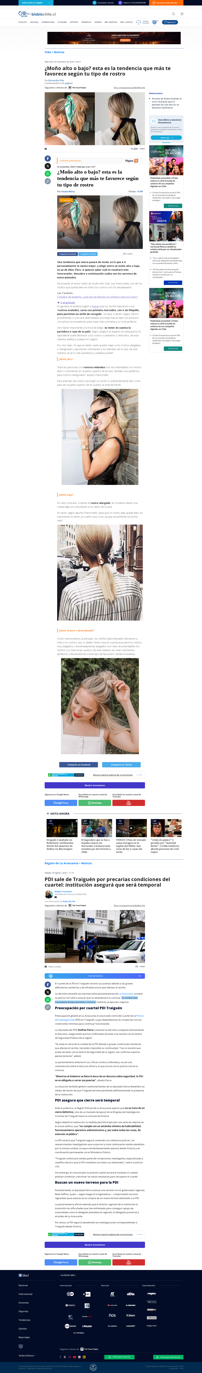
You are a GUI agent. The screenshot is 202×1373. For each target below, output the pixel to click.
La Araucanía (126, 993)
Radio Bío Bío (69, 901)
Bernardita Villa (56, 80)
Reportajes (24, 1337)
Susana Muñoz (68, 191)
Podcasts (23, 22)
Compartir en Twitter (88, 254)
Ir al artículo (67, 302)
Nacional (34, 22)
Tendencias (86, 22)
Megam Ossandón (63, 891)
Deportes (74, 22)
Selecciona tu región (32, 2)
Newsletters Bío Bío (106, 3)
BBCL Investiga (111, 22)
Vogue (95, 306)
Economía (62, 22)
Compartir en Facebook (67, 254)
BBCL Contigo (127, 22)
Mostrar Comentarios (95, 785)
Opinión (97, 22)
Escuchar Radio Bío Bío (167, 3)
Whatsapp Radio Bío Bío (170, 1357)
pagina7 (69, 83)
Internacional (48, 22)
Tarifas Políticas (26, 1355)
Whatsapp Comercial (121, 1357)
